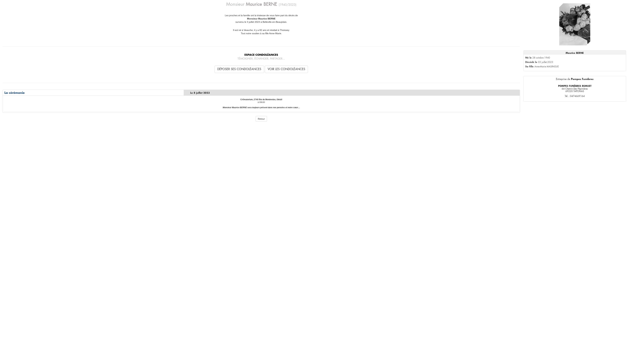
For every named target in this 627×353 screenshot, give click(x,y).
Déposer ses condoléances (239, 69)
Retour (261, 119)
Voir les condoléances (286, 69)
